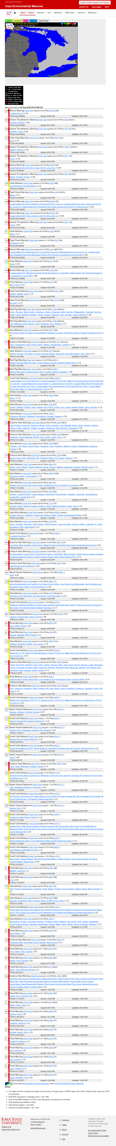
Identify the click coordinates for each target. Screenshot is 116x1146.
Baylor (31, 323)
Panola (17, 889)
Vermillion (19, 1077)
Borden (12, 467)
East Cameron (38, 524)
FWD (59, 662)
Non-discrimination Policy (97, 1130)
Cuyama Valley (78, 679)
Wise (61, 665)
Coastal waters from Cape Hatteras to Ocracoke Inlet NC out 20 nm (36, 204)
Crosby (56, 407)
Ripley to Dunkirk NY (18, 721)
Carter (75, 314)
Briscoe (13, 458)
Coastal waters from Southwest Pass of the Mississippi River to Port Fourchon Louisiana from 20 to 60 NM (55, 253)
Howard (31, 467)
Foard (37, 323)
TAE (66, 128)
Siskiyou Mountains (17, 372)
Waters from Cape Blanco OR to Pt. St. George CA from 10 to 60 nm (37, 700)
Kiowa (47, 312)
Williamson (25, 766)
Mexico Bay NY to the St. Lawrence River (76, 748)
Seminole (93, 446)
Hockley (39, 407)
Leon (12, 688)
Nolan (39, 344)
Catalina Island (16, 679)
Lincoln (74, 446)
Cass (18, 969)
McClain (97, 312)
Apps (23, 12)
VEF (59, 542)
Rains (96, 688)
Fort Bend (48, 921)
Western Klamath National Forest (23, 362)
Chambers (84, 924)
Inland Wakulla (91, 494)
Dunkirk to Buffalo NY (35, 721)
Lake (11, 787)
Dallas (34, 670)
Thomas (26, 177)
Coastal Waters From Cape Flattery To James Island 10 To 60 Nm (47, 383)
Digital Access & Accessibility (98, 1136)
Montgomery (14, 921)
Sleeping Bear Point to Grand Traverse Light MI (43, 829)
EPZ (51, 330)
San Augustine (68, 889)
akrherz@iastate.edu (38, 1128)
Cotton (12, 312)
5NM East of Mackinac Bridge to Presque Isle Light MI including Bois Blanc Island (42, 605)
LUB (50, 404)
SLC (57, 138)
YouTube (65, 1134)
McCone (20, 515)
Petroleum (28, 515)
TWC (59, 976)
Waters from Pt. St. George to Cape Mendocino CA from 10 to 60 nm (37, 653)
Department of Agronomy (11, 1129)
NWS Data (69, 12)
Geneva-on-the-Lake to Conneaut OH (25, 775)
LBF (66, 156)
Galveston (33, 924)
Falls (51, 688)
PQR (57, 533)
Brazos (26, 924)
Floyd (50, 407)
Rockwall (60, 667)
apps (107, 7)
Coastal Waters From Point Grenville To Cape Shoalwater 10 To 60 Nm (38, 381)
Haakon (13, 149)
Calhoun (13, 494)
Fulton (18, 1005)
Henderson (70, 688)
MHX (53, 201)
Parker (12, 665)
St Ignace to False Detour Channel (23, 817)
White (27, 635)
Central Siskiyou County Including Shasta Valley (56, 362)
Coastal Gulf (25, 497)
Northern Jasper (44, 506)
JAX (56, 192)
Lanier (20, 131)
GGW (56, 512)
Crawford (13, 1023)
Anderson (80, 688)
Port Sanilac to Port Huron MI (21, 796)
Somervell (14, 670)
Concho (37, 353)
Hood (21, 670)
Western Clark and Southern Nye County (59, 545)
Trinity (12, 924)
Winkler (85, 467)
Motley (51, 458)
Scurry (18, 467)
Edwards (13, 635)
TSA (51, 413)
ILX (51, 967)
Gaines (45, 467)
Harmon (69, 312)
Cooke (91, 665)
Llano (12, 766)
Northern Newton (30, 506)
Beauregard (29, 527)
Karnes (37, 900)
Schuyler (24, 969)
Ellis (99, 667)
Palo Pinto (20, 665)
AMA (51, 473)
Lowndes (13, 131)
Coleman (45, 353)
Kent (18, 458)
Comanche (55, 312)
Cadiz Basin (58, 554)
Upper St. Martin (78, 524)
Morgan (32, 969)
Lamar (62, 688)
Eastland (51, 667)
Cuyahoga (36, 787)
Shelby (50, 889)
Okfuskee (30, 416)
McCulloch (60, 353)
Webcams (92, 12)
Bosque (93, 667)
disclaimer (96, 7)
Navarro (82, 667)
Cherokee (37, 889)
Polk (79, 921)
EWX (51, 395)
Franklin (96, 889)
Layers (8, 20)
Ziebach (20, 149)
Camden (21, 122)
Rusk (12, 889)
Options (33, 20)
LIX (52, 249)
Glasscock (68, 467)
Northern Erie (15, 730)
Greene (13, 960)
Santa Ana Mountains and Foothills (24, 584)
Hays (61, 900)
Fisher (33, 344)
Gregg (84, 889)
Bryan (74, 425)
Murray (26, 312)
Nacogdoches (27, 889)
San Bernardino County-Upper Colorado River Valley (31, 554)
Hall (37, 458)
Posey (23, 626)
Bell (47, 688)
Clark (12, 1068)
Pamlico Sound (82, 206)
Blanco (12, 398)
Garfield (13, 294)
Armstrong (14, 476)
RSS (63, 1139)
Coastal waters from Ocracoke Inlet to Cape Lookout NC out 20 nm (48, 206)
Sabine (78, 889)
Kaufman (27, 670)
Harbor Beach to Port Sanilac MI (47, 796)
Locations (17, 20)
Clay (11, 323)
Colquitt (19, 177)
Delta (17, 284)
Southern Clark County (33, 545)
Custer (30, 446)
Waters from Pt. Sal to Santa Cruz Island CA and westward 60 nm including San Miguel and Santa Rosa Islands (56, 911)
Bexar (43, 900)
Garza (61, 458)
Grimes (52, 924)
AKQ (53, 110)
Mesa (12, 284)
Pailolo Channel (64, 859)
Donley (21, 476)
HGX (51, 919)
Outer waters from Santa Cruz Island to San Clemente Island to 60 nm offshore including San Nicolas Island (53, 909)
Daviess (29, 951)
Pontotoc (19, 312)
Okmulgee (14, 416)
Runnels (20, 353)
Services (81, 12)
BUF (61, 709)
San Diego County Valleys (49, 584)
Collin (40, 665)
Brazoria (18, 924)
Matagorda (94, 921)
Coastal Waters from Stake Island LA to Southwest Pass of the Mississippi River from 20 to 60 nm (48, 252)
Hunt (35, 665)
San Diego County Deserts (35, 942)
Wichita (58, 323)
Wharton (92, 924)
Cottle (23, 458)
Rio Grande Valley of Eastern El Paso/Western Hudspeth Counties (36, 333)
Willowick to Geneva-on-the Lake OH (55, 775)
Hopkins (41, 688)
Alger (12, 575)
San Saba (69, 353)
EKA (57, 650)
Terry (45, 407)
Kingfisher (44, 446)
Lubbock (19, 407)
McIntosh (22, 416)
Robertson (27, 688)
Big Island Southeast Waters (45, 859)
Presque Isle (23, 616)
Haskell (46, 344)
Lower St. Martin (64, 524)
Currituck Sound (16, 113)
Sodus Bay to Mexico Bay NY (21, 748)
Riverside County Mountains (21, 596)
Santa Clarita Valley (30, 679)
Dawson (52, 467)
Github (64, 1129)
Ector (90, 467)
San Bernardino (16, 186)
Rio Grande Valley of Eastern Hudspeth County (82, 333)
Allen (22, 527)
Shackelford (20, 344)
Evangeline (14, 527)
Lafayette (89, 524)
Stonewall (31, 458)
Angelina (58, 889)
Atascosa (13, 900)
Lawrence (21, 870)
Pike (23, 951)
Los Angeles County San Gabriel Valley (55, 679)
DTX (61, 754)
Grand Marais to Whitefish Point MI (23, 850)
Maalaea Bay (28, 861)
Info (48, 12)
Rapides (19, 524)
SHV (51, 886)
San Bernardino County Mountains (47, 596)
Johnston (68, 314)
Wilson (30, 900)
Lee (34, 644)
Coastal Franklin (23, 494)
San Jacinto (72, 921)
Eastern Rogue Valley (35, 372)
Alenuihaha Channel (80, 859)
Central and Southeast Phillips (69, 515)
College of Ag (6, 1127)
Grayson (84, 665)
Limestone (89, 688)
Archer (25, 323)
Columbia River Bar (17, 536)
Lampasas (20, 667)
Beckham (32, 314)
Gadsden (71, 494)
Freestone (18, 688)
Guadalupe (22, 900)
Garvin (32, 312)
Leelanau (13, 616)
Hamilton (29, 667)
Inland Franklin (61, 494)
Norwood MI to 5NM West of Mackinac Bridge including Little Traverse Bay (39, 826)
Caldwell (13, 644)
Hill (87, 667)
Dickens (68, 458)
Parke (12, 1077)
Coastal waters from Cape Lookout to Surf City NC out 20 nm (34, 216)
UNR (66, 147)
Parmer (12, 407)
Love (62, 314)
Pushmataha (40, 416)
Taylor (28, 344)
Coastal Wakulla (38, 494)
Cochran (93, 407)
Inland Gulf (49, 494)
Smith (44, 889)
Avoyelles (28, 524)
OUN (55, 309)
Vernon (12, 524)
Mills (35, 667)
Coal (19, 446)
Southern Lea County (68, 485)
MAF (51, 464)
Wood (90, 889)
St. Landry (98, 524)
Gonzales (21, 644)
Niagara (47, 730)
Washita (25, 314)
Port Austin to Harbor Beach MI (40, 799)
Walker (70, 924)
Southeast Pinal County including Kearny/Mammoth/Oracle (33, 978)
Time (26, 20)
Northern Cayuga (32, 712)
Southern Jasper (16, 506)
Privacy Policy (93, 1133)
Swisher (74, 407)
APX (57, 602)
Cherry (12, 158)
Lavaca (40, 644)
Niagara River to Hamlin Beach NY (23, 739)
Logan (51, 446)
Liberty (76, 924)
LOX (50, 676)
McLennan (74, 667)
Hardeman (44, 323)
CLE (56, 772)
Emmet (38, 616)
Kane (12, 140)
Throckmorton (55, 344)
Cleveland (89, 312)
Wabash (21, 635)
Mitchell (38, 467)
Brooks (12, 177)
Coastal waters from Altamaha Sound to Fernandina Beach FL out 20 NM (39, 273)
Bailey (81, 407)
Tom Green (28, 353)
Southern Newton (59, 506)
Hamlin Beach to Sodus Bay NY (46, 748)
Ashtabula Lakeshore (22, 787)
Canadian (41, 428)
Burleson (40, 921)
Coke (87, 353)
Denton (47, 665)
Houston (23, 921)
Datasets (40, 12)
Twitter (64, 1125)
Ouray (12, 264)
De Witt (49, 900)
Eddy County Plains (35, 485)
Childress (44, 458)
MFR (55, 360)
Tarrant (41, 670)
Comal (56, 900)
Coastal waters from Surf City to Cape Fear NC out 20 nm (32, 167)
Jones (12, 344)
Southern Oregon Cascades (56, 372)
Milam (56, 688)
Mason (77, 353)
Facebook (65, 1120)
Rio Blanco (14, 243)
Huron (12, 757)
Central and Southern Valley (45, 515)
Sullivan (13, 1014)
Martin (24, 467)
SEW (57, 378)
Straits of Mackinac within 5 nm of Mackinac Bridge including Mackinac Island (40, 841)
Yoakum (27, 407)
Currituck (13, 122)
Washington (43, 924)
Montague (99, 665)
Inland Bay (80, 494)
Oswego (13, 712)
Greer (63, 312)
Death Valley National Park (65, 557)
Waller (58, 924)
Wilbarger (18, 323)
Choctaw (49, 416)
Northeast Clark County (86, 545)
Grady (12, 314)
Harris (64, 924)
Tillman (40, 314)
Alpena (32, 616)
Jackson (47, 314)
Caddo (18, 314)
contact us (83, 7)
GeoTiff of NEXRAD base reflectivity (69, 1083)
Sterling (13, 353)
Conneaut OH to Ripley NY (82, 775)
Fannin (77, 665)
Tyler (75, 506)
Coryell (12, 667)
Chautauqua (26, 730)
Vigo (11, 1059)
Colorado (31, 921)
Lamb (87, 407)
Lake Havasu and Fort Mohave (22, 566)
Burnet (40, 766)
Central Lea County (51, 485)
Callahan (66, 344)
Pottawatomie (78, 312)
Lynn (62, 407)
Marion (12, 195)
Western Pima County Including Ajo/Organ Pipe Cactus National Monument (67, 984)
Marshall (55, 314)
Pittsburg (58, 416)
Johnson (54, 665)
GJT (56, 240)
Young (70, 665)
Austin (55, 921)
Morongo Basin (70, 554)
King (56, 458)
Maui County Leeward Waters (21, 859)
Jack (65, 665)
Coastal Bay (14, 497)
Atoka (24, 446)
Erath (66, 667)
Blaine (36, 446)
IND (51, 623)
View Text (29, 110)
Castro (67, 407)
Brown (52, 353)
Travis (17, 766)
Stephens (40, 312)
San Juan (13, 303)
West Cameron (51, 524)
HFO (57, 856)
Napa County (51, 942)
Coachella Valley (16, 942)
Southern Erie (37, 730)
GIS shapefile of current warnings (35, 1083)
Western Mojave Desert (43, 557)
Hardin (69, 506)
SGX (52, 183)
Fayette (29, 644)
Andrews (77, 467)
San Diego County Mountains (72, 584)
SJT (58, 342)
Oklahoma (50, 428)
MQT (61, 572)
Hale (33, 407)
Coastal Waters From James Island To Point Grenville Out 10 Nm (62, 386)
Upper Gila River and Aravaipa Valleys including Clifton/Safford (44, 981)
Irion (82, 353)
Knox (52, 323)
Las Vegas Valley (16, 545)
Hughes (13, 449)
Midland (60, 467)
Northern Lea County (18, 485)
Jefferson (82, 314)
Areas (30, 12)
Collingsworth (30, 476)
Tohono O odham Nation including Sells (26, 987)
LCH (51, 503)
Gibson (17, 626)
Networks (58, 12)
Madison (62, 921)
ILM (52, 165)
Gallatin (34, 635)
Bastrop (34, 766)
